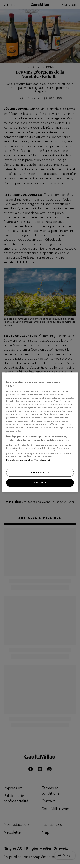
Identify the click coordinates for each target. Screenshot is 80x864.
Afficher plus (40, 472)
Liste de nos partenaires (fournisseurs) (28, 460)
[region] (40, 432)
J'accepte (39, 482)
